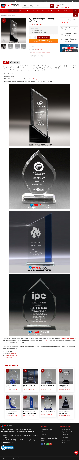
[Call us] (77, 1)
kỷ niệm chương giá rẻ (37, 52)
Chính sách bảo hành (65, 1)
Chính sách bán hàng (54, 1)
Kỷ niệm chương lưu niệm (48, 412)
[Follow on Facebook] (71, 1)
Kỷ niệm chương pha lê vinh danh (47, 386)
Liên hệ (44, 434)
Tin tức (4, 13)
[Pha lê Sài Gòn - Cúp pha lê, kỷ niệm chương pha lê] (10, 6)
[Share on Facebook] (30, 56)
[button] (43, 1)
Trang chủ (4, 11)
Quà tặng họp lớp (66, 442)
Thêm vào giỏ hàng (43, 37)
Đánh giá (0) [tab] (14, 62)
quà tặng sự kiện (16, 79)
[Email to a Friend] (35, 56)
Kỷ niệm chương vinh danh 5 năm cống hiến (29, 412)
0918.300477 (9, 357)
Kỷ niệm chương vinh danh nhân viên (11, 412)
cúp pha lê (45, 340)
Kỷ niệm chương (14, 11)
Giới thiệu (44, 426)
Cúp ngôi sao (65, 434)
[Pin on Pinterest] (38, 56)
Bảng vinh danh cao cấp (67, 338)
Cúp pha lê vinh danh (67, 432)
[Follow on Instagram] (72, 1)
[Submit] (52, 6)
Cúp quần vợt (65, 437)
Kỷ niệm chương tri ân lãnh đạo (12, 386)
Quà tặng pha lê (47, 52)
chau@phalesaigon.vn (12, 355)
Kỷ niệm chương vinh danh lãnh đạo (64, 386)
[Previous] (3, 30)
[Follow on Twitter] (74, 1)
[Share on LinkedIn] (41, 56)
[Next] (24, 30)
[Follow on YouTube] (50, 444)
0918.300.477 (65, 7)
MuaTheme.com (25, 458)
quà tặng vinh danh (37, 79)
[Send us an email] (75, 1)
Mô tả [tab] (6, 62)
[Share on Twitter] (33, 56)
